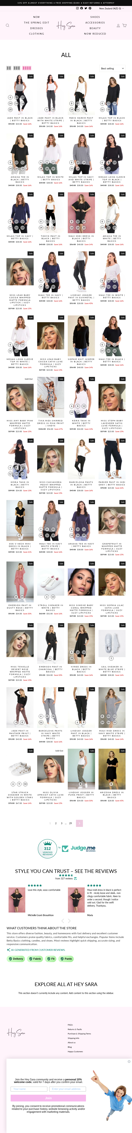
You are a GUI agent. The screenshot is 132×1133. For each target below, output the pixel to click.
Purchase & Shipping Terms (79, 1033)
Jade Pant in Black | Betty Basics (20, 119)
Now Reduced (95, 33)
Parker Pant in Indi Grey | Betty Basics (112, 483)
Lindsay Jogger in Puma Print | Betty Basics (81, 795)
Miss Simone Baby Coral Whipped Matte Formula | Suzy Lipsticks (81, 609)
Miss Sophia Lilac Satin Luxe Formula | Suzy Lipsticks (112, 609)
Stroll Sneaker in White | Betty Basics (50, 607)
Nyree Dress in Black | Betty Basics (81, 669)
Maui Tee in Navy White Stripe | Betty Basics (50, 546)
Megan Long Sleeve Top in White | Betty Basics (20, 361)
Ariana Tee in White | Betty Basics (112, 238)
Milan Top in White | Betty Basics (51, 178)
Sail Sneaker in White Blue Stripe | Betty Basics (112, 669)
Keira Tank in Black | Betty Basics (20, 484)
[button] (63, 921)
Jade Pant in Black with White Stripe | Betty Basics (50, 120)
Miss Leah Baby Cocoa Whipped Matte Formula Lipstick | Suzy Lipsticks (20, 300)
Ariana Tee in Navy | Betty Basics (81, 545)
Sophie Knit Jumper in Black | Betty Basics (81, 361)
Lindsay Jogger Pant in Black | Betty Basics (81, 733)
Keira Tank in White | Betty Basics (81, 423)
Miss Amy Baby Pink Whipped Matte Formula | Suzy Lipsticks (20, 424)
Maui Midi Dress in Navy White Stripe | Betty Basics (112, 733)
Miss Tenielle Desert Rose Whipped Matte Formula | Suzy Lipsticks (20, 671)
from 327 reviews (64, 878)
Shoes (95, 17)
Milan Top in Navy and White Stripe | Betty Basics (81, 179)
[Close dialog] (129, 1061)
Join (48, 1098)
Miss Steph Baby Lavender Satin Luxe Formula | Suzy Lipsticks (112, 424)
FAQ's (70, 1025)
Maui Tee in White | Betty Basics (112, 296)
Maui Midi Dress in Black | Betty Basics (81, 238)
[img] (66, 875)
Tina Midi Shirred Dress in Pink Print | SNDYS (50, 423)
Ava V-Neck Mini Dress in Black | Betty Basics (20, 546)
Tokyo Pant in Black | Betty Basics (50, 238)
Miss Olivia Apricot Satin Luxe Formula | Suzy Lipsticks (51, 796)
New (36, 17)
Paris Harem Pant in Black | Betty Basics (81, 120)
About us (71, 1042)
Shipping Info (73, 1038)
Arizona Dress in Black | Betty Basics (112, 795)
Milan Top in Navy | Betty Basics (20, 237)
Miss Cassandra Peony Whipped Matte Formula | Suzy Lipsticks (50, 486)
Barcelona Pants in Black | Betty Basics (81, 484)
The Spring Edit (36, 22)
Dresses (36, 28)
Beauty (95, 28)
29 (70, 823)
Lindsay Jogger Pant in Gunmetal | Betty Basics (81, 297)
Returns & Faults (75, 1029)
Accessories (95, 22)
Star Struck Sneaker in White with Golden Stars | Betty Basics (20, 796)
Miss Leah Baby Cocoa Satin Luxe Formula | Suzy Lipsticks (50, 363)
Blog (70, 1047)
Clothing (36, 33)
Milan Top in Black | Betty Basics (112, 119)
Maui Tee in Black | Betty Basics (112, 360)
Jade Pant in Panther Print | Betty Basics (20, 733)
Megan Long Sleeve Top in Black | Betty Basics (112, 179)
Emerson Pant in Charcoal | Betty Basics (51, 669)
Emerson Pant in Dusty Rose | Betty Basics (20, 607)
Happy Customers (75, 1051)
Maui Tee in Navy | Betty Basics (50, 296)
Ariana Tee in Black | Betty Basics (20, 179)
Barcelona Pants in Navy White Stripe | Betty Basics (51, 735)
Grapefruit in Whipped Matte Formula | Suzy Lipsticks (112, 547)
